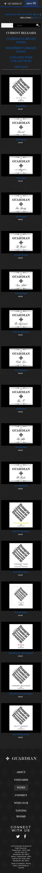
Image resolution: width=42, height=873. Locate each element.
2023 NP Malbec (21, 612)
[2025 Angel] (21, 165)
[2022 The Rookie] (21, 473)
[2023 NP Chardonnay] (21, 514)
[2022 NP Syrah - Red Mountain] (21, 636)
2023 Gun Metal (21, 293)
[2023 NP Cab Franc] (21, 555)
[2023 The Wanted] (21, 242)
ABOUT (21, 772)
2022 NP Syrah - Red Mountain (21, 653)
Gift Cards (21, 67)
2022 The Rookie (21, 486)
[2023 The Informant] (21, 319)
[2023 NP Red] (21, 89)
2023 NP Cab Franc (21, 572)
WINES (21, 787)
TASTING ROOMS (21, 813)
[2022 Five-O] (21, 396)
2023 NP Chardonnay (21, 531)
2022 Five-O (21, 409)
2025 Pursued (21, 139)
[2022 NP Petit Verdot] (21, 717)
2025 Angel (21, 178)
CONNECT (21, 795)
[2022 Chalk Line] (21, 357)
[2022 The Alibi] (21, 434)
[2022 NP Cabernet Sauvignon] (21, 677)
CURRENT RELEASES (21, 33)
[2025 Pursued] (21, 127)
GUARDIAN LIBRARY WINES (21, 40)
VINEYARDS (21, 780)
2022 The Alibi (21, 447)
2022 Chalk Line (21, 370)
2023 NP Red (21, 106)
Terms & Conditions (17, 863)
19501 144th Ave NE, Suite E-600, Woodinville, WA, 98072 (21, 859)
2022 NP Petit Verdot (21, 734)
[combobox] (7, 25)
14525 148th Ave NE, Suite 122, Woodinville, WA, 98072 (21, 852)
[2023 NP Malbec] (21, 596)
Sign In (37, 18)
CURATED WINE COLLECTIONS (21, 59)
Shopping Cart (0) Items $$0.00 (22, 14)
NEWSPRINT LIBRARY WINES (21, 49)
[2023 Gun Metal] (21, 280)
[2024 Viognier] (21, 204)
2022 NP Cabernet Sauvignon (21, 694)
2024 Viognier (21, 216)
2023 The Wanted (21, 255)
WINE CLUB (21, 803)
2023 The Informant (21, 332)
